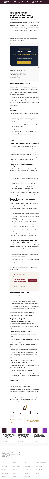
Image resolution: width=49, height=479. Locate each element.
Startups (14, 476)
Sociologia (3, 476)
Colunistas (14, 462)
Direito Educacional (39, 466)
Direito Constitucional (5, 465)
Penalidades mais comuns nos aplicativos (18, 70)
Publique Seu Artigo (20, 2)
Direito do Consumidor (16, 466)
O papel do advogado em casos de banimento (18, 74)
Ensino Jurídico (27, 472)
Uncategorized (4, 477)
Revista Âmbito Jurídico (7, 2)
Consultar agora (33, 280)
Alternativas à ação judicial (15, 77)
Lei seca (14, 473)
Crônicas (26, 462)
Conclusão (13, 80)
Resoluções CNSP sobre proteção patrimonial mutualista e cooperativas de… (40, 436)
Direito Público (27, 470)
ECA (14, 472)
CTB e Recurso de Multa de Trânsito (41, 462)
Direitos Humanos (4, 472)
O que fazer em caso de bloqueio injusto (18, 73)
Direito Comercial (38, 463)
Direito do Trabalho (27, 466)
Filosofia (37, 472)
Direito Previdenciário (28, 469)
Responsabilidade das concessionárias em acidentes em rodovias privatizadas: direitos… (23, 436)
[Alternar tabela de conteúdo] (37, 67)
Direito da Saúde (15, 465)
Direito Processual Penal (16, 470)
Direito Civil (26, 463)
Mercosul (37, 473)
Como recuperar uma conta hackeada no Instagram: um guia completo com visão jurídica (16, 421)
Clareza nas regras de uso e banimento (17, 71)
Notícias (14, 1)
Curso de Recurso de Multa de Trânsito (37, 2)
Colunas (3, 462)
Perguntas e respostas (14, 78)
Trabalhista (37, 476)
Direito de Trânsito (38, 465)
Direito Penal (15, 469)
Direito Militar (4, 469)
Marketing (26, 473)
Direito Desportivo (5, 466)
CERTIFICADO (28, 1)
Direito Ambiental (15, 463)
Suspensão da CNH (27, 476)
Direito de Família (27, 465)
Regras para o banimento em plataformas (18, 69)
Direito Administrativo (5, 463)
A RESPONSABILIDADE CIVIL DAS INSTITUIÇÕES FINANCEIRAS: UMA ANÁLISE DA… (9, 436)
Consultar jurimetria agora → (24, 62)
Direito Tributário (38, 470)
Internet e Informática (5, 473)
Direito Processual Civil (5, 470)
